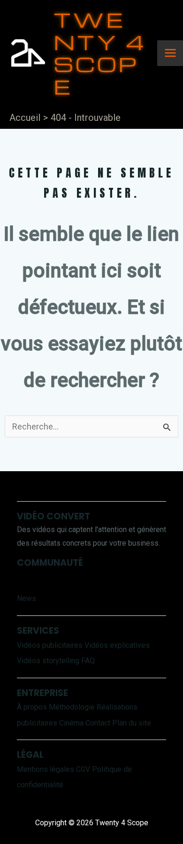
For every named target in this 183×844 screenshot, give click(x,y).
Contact (97, 722)
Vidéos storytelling (48, 660)
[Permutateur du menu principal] (170, 53)
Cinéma (71, 722)
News (26, 598)
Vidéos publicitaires (50, 645)
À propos (32, 707)
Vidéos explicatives (117, 645)
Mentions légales (45, 769)
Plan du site (131, 722)
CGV (83, 769)
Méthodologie (72, 707)
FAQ (88, 660)
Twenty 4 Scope (99, 53)
